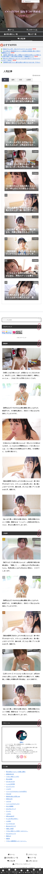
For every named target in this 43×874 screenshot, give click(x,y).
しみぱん (8, 813)
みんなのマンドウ (11, 833)
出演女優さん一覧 (12, 858)
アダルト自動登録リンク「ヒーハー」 (16, 841)
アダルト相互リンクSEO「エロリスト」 (17, 831)
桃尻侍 (8, 838)
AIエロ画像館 (9, 806)
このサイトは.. (32, 854)
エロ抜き (8, 821)
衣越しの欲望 (9, 828)
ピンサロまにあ (10, 823)
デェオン (8, 811)
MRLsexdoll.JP (10, 816)
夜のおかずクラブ (11, 826)
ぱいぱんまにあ (10, 781)
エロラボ (8, 801)
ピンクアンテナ (10, 786)
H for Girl (8, 794)
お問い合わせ (32, 861)
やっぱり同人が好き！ (12, 818)
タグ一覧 (33, 858)
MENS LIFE (9, 798)
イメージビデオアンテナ (13, 803)
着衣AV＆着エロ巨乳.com (13, 796)
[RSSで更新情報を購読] (25, 756)
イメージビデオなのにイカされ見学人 (16, 791)
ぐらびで (8, 789)
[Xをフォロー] (18, 756)
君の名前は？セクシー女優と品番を (16, 771)
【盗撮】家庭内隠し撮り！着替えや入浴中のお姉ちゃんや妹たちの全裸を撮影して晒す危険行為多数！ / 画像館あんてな (21, 55)
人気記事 (12, 861)
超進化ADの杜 (10, 774)
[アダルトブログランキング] (17, 332)
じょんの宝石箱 (10, 784)
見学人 (21, 742)
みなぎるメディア (11, 808)
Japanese (27, 1)
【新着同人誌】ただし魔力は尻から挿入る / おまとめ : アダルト (21, 62)
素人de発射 (9, 779)
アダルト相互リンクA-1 (12, 776)
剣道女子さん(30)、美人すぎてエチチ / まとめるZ (17, 49)
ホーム (12, 854)
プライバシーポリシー (22, 864)
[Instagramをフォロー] (21, 756)
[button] (39, 318)
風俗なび (8, 836)
